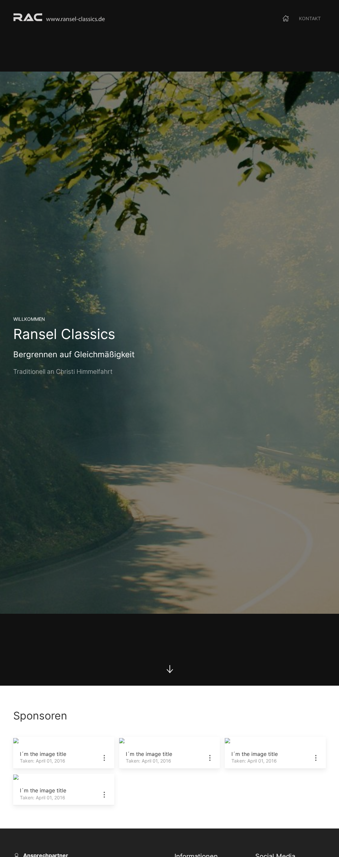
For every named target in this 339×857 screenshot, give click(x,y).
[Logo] (59, 18)
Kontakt (310, 18)
